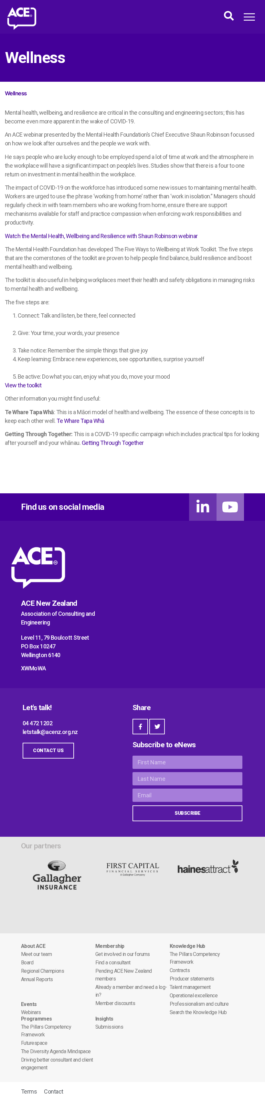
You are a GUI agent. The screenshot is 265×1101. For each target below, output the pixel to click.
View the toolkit (23, 385)
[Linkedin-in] (203, 507)
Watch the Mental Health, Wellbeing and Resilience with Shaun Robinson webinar (101, 236)
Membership (109, 946)
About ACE (33, 946)
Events (29, 1004)
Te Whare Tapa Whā (80, 420)
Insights (104, 1019)
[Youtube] (230, 507)
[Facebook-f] (140, 726)
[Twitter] (157, 726)
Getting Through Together (113, 442)
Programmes (36, 1019)
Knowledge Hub (187, 946)
